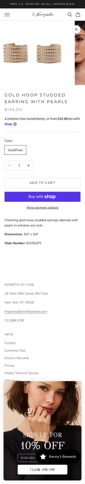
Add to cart (42, 183)
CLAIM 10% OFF (42, 469)
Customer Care (15, 350)
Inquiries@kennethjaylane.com (26, 311)
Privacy (10, 365)
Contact (10, 343)
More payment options (42, 207)
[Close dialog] (76, 386)
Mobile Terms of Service (21, 373)
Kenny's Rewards (17, 358)
